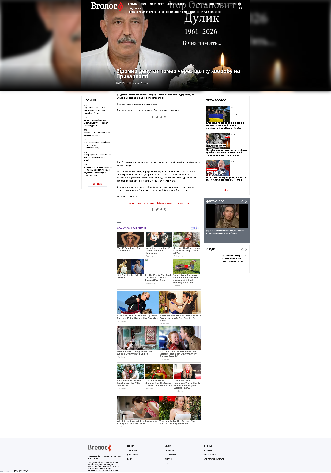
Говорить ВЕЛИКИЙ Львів (144, 12)
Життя (169, 459)
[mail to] (212, 4)
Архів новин (210, 455)
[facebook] (192, 4)
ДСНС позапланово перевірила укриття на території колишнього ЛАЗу (97, 145)
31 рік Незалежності (193, 12)
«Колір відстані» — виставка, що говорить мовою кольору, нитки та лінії (97, 157)
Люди (170, 4)
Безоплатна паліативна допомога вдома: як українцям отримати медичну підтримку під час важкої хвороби (98, 171)
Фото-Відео (157, 4)
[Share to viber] (165, 117)
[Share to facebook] (153, 117)
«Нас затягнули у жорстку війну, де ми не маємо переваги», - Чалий (226, 178)
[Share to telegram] (161, 117)
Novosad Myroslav (140, 83)
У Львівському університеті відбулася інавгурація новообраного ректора (234, 258)
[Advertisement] (159, 139)
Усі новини (97, 184)
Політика (170, 450)
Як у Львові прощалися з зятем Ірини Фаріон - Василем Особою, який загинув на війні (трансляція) (226, 153)
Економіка (171, 455)
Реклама (208, 450)
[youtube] (218, 4)
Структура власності (214, 459)
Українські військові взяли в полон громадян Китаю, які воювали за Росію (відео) (225, 232)
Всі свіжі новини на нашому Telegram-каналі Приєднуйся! (159, 203)
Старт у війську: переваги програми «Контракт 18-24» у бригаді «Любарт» (96, 110)
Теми (144, 4)
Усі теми (227, 190)
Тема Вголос (133, 450)
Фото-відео (132, 455)
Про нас (208, 446)
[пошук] (240, 8)
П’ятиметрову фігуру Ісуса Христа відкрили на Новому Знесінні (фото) (96, 123)
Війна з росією (215, 12)
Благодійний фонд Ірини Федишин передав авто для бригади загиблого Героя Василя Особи (225, 125)
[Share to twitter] (157, 117)
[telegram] (206, 4)
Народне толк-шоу (170, 12)
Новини (132, 4)
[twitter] (199, 4)
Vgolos (107, 6)
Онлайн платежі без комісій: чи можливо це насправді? (97, 134)
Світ (167, 464)
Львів (180, 4)
